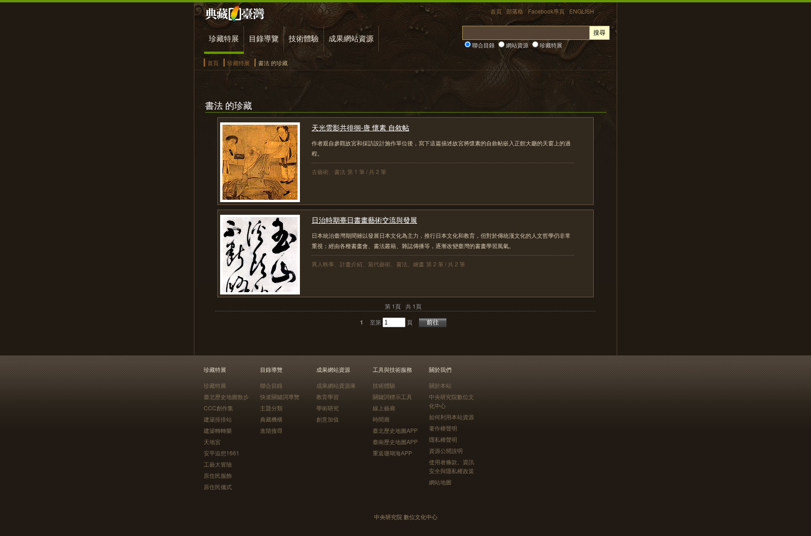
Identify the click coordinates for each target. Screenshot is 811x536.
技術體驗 (304, 38)
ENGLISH (581, 11)
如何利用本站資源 (451, 417)
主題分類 (271, 408)
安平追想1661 (221, 453)
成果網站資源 (351, 38)
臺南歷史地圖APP (395, 441)
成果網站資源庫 (336, 385)
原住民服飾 (218, 475)
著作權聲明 (443, 428)
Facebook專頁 (546, 11)
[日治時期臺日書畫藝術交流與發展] (260, 291)
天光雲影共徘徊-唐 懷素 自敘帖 (360, 127)
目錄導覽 (264, 38)
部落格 (514, 11)
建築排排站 (218, 419)
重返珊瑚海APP (392, 453)
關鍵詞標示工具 (392, 396)
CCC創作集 (218, 408)
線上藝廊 (384, 408)
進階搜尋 (271, 430)
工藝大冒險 (218, 464)
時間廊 (381, 419)
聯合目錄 (483, 45)
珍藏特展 (224, 38)
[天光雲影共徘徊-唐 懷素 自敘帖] (260, 199)
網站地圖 (440, 482)
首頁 (496, 11)
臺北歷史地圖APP (395, 430)
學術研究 (327, 408)
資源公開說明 (446, 450)
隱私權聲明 (443, 439)
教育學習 (327, 396)
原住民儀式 (218, 487)
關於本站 (440, 385)
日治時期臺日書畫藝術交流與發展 (364, 220)
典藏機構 (271, 419)
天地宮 (212, 441)
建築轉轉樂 (218, 430)
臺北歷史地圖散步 (226, 396)
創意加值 (327, 419)
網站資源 (516, 45)
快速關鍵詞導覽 (279, 396)
